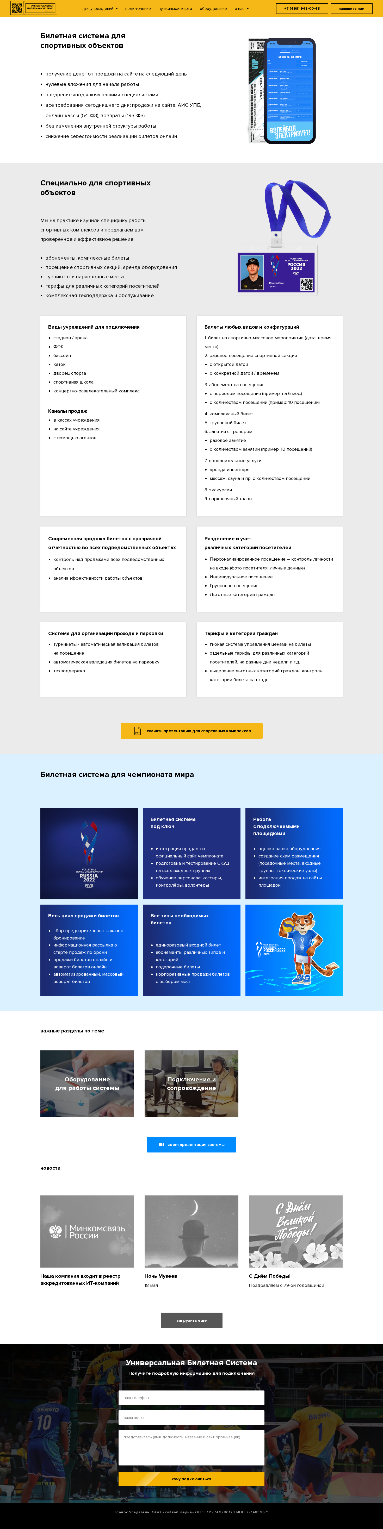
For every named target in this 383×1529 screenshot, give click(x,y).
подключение (138, 8)
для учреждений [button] (98, 8)
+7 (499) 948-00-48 (302, 8)
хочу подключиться (191, 1479)
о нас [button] (240, 8)
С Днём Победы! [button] (270, 1276)
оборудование (213, 8)
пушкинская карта (175, 8)
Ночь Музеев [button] (161, 1276)
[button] (191, 1144)
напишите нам (352, 8)
